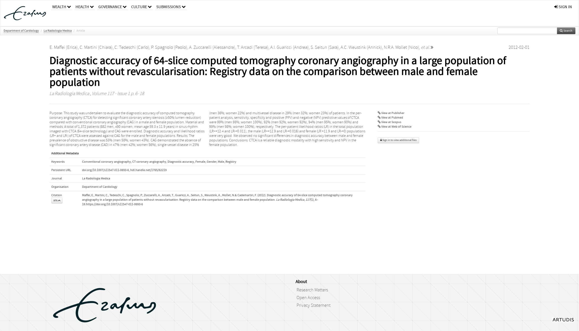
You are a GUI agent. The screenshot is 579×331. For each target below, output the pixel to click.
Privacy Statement (313, 305)
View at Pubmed (392, 117)
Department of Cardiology (21, 31)
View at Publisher (392, 113)
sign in (565, 7)
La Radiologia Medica (58, 31)
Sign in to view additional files (399, 140)
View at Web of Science (396, 127)
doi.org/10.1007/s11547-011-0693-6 (105, 170)
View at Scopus (391, 122)
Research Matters (312, 290)
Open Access (308, 297)
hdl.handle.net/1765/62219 (148, 170)
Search (567, 31)
